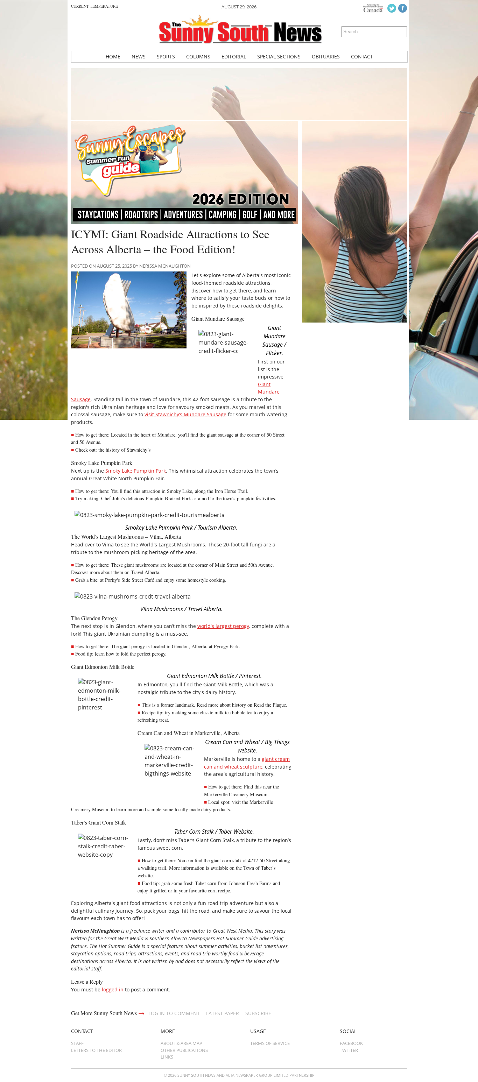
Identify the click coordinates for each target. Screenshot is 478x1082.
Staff (77, 1043)
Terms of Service (270, 1043)
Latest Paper (222, 1013)
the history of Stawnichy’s (124, 449)
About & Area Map (181, 1043)
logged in (113, 989)
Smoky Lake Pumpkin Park (135, 470)
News (139, 56)
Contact (362, 56)
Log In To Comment (174, 1013)
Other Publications (184, 1050)
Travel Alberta (145, 572)
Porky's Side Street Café (129, 580)
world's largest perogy (223, 626)
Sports (166, 56)
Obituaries (326, 56)
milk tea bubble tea (233, 712)
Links (167, 1057)
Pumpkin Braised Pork (168, 498)
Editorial (234, 56)
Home (113, 56)
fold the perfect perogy (143, 653)
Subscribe (258, 1013)
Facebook (351, 1043)
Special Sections (279, 56)
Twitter (349, 1050)
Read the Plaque (270, 704)
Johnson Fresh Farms (250, 883)
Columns (198, 56)
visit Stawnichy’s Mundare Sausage (185, 414)
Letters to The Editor (96, 1050)
